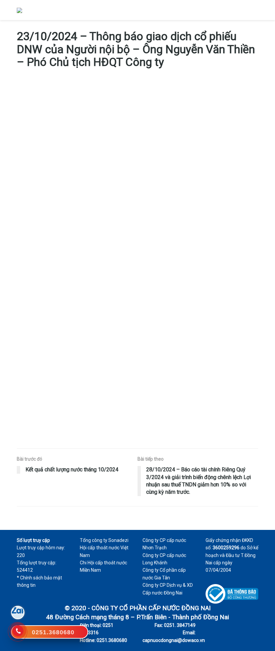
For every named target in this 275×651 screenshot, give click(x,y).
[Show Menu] (255, 10)
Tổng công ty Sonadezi (104, 540)
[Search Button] (243, 10)
